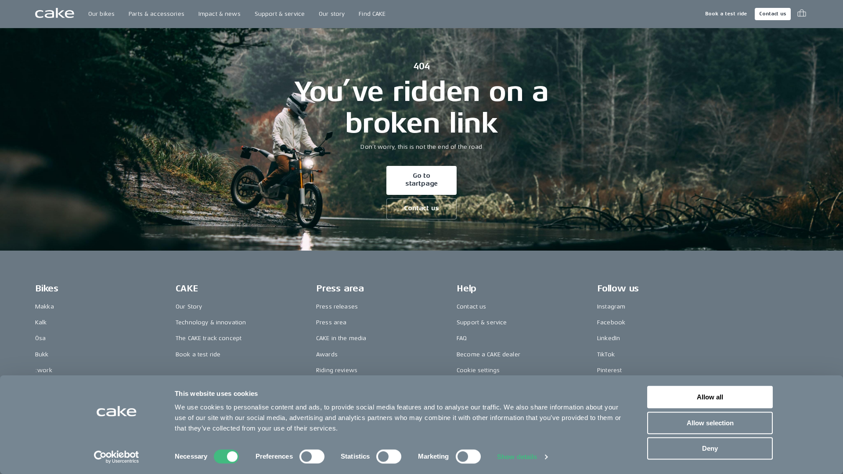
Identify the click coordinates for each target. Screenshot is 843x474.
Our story (332, 14)
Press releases (337, 306)
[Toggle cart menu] (801, 14)
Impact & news (219, 14)
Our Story (189, 306)
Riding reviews (336, 370)
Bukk (42, 354)
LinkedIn (608, 338)
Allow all (710, 397)
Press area (331, 322)
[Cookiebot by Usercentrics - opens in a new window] (116, 456)
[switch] (311, 456)
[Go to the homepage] (54, 14)
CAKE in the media (341, 338)
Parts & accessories (156, 14)
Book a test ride (726, 14)
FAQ (462, 338)
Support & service (280, 14)
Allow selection (710, 423)
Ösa (40, 338)
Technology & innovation (211, 322)
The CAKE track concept (208, 338)
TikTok (606, 354)
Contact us (772, 14)
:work (43, 370)
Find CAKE (372, 14)
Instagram (611, 306)
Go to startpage (421, 179)
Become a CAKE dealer (488, 354)
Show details (517, 456)
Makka (44, 306)
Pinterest (609, 370)
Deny (710, 448)
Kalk (41, 322)
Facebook (611, 322)
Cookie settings (478, 370)
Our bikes (101, 14)
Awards (327, 354)
